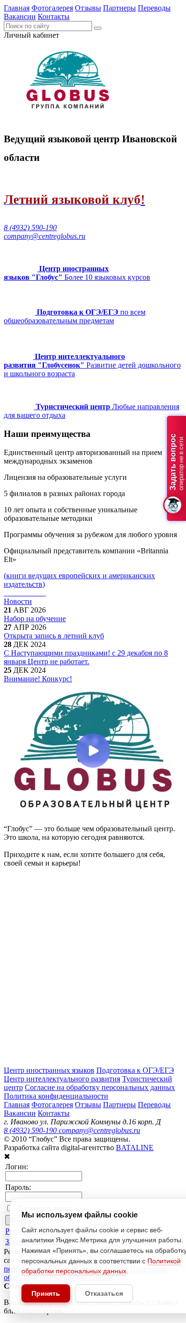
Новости (18, 601)
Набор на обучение (35, 618)
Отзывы (88, 8)
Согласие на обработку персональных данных (100, 1087)
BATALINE (135, 1147)
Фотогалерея (52, 8)
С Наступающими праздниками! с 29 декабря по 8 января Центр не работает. (86, 657)
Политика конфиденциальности (56, 1096)
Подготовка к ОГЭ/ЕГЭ (135, 1070)
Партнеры (119, 8)
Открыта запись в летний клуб (54, 636)
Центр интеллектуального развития (62, 1079)
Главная (17, 8)
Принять (45, 1293)
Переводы (154, 8)
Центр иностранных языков (49, 1070)
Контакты (54, 16)
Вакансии (20, 16)
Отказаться (104, 1293)
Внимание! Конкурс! (38, 679)
